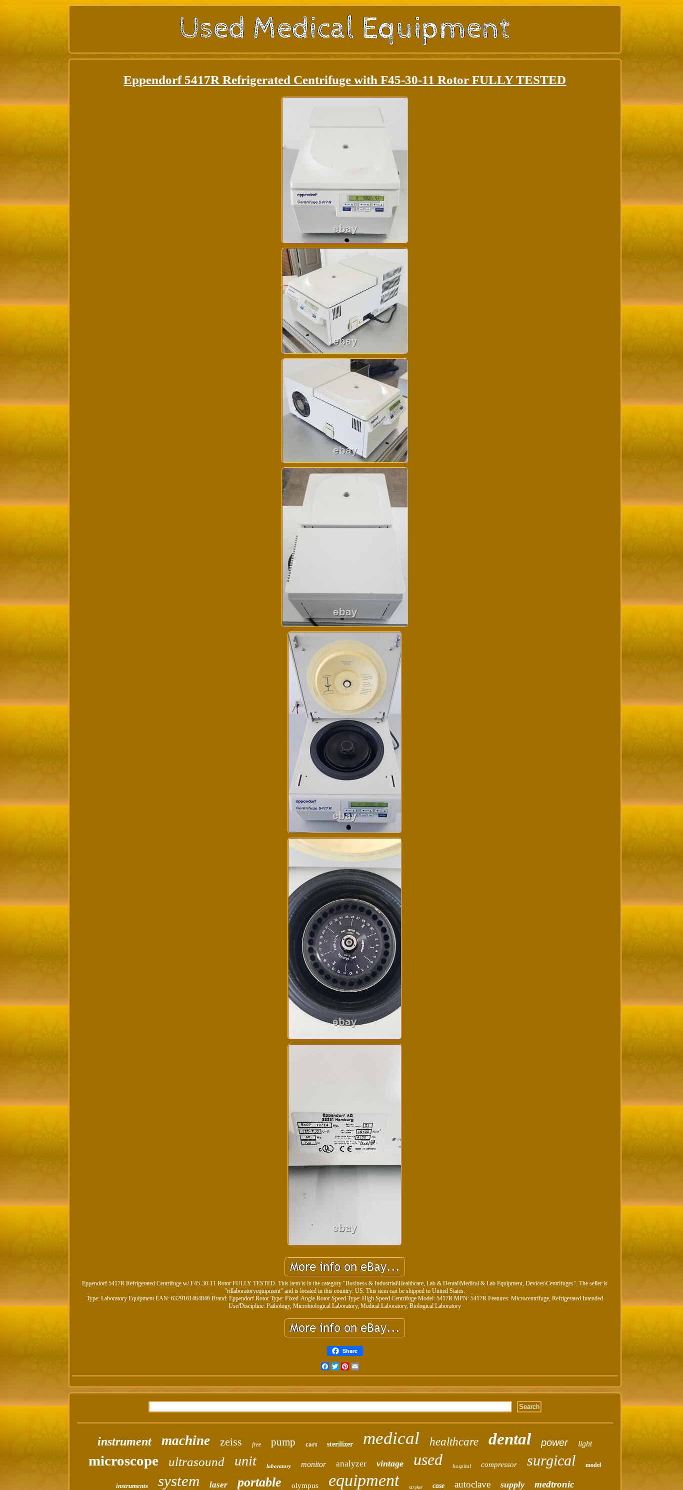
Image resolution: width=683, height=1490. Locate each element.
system (179, 1480)
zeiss (231, 1441)
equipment (363, 1480)
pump (283, 1442)
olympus (305, 1485)
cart (311, 1444)
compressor (499, 1464)
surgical (551, 1460)
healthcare (454, 1441)
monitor (313, 1464)
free (256, 1444)
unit (245, 1460)
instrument (125, 1441)
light (585, 1443)
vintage (390, 1463)
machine (186, 1440)
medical (391, 1438)
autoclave (472, 1484)
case (438, 1485)
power (554, 1442)
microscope (123, 1460)
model (593, 1464)
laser (219, 1484)
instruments (132, 1485)
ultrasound (196, 1461)
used (428, 1459)
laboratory (278, 1466)
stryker (415, 1487)
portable (260, 1482)
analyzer (351, 1463)
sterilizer (340, 1444)
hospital (461, 1466)
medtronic (554, 1484)
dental (509, 1439)
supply (512, 1484)
